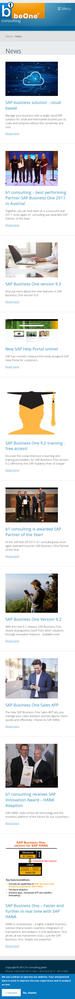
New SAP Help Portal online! (31, 349)
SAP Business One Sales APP (32, 705)
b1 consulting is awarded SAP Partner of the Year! (33, 531)
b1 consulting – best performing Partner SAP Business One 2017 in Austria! (35, 197)
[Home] (22, 14)
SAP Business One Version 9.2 (33, 619)
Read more (12, 133)
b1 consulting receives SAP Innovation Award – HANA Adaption (30, 799)
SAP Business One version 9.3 (33, 284)
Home (9, 36)
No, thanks (30, 992)
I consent (11, 992)
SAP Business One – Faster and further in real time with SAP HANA (34, 911)
